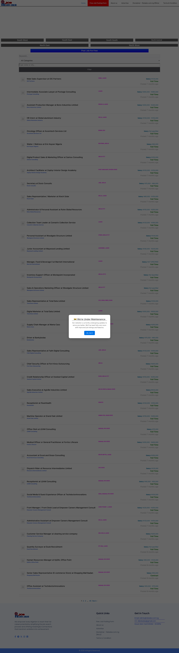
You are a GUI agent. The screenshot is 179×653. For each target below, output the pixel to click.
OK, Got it (89, 333)
